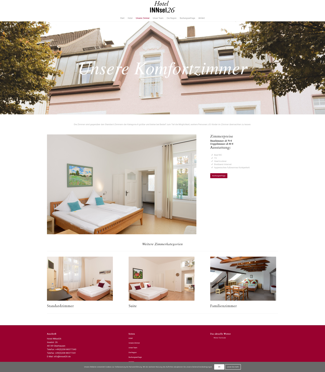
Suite (133, 306)
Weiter (190, 184)
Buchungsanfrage (135, 357)
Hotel (131, 338)
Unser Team (133, 348)
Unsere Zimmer (134, 343)
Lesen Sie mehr (233, 367)
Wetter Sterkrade (220, 338)
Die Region (133, 352)
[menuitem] (122, 18)
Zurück (52, 184)
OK (219, 367)
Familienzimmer (223, 306)
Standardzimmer (60, 306)
